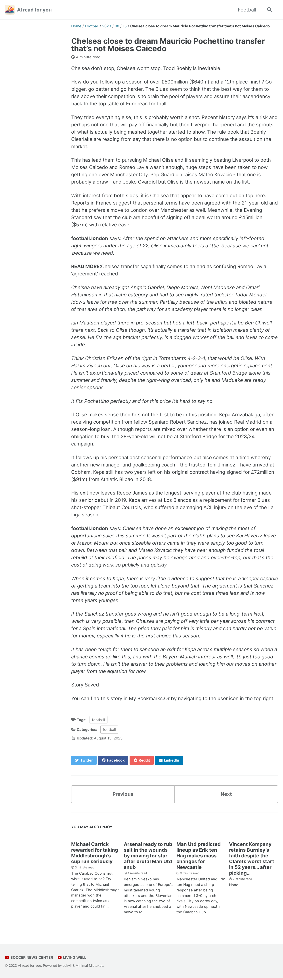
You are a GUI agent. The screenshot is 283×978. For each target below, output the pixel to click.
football (98, 720)
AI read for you (34, 10)
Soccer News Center (31, 957)
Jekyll (67, 965)
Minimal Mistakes (89, 965)
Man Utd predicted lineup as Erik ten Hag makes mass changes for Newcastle (198, 855)
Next (226, 794)
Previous (123, 794)
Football (247, 10)
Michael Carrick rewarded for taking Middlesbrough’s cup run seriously (94, 852)
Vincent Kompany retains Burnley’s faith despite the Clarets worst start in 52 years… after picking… (251, 858)
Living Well (74, 957)
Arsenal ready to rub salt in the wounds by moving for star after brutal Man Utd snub (148, 855)
